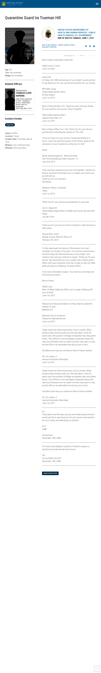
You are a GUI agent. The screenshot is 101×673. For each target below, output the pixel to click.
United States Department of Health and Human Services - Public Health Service (77, 32)
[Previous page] (89, 56)
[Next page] (93, 56)
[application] (19, 177)
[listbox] (19, 125)
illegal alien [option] (10, 125)
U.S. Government (83, 35)
